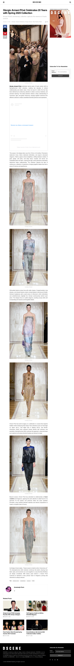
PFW (33, 580)
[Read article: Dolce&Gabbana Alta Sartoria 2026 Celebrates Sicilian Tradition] (37, 625)
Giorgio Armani (28, 21)
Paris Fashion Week (37, 21)
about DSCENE (25, 657)
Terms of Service (39, 657)
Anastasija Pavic (19, 587)
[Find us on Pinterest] (57, 660)
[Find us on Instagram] (55, 660)
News (5, 628)
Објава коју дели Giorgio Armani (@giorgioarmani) (28, 147)
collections (22, 580)
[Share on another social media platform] (5, 37)
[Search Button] (70, 2)
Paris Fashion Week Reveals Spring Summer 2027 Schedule (12, 632)
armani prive (16, 580)
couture (28, 580)
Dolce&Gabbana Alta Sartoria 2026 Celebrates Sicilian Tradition (35, 632)
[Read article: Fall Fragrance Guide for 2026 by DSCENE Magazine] (37, 606)
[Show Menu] (3, 2)
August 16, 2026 (30, 616)
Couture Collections (20, 21)
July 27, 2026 (6, 635)
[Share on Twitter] (5, 30)
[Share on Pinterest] (5, 33)
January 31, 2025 (6, 21)
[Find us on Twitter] (52, 660)
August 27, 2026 (7, 616)
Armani (13, 21)
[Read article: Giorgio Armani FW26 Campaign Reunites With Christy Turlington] (13, 606)
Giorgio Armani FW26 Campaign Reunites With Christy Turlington (11, 613)
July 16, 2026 (29, 635)
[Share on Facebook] (5, 26)
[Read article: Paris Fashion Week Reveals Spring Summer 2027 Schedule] (13, 625)
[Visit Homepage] (36, 2)
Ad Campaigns (7, 609)
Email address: (54, 71)
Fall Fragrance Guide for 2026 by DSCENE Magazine (34, 613)
